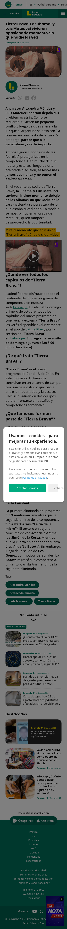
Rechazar (55, 488)
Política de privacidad (34, 477)
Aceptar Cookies (27, 488)
